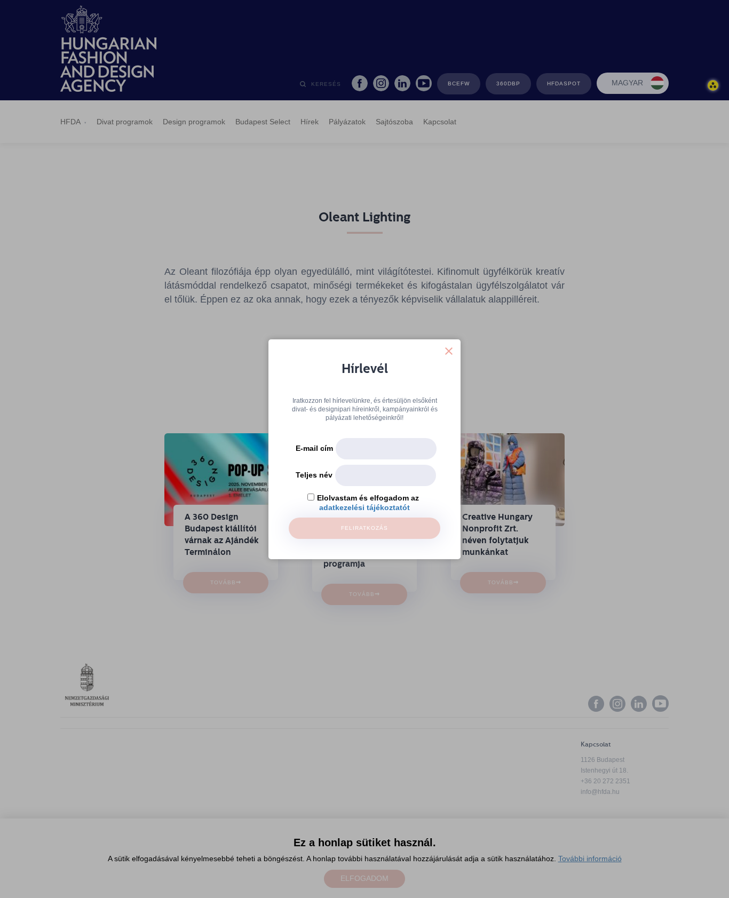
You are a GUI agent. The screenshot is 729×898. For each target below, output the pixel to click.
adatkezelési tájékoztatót (364, 507)
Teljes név (314, 475)
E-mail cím (314, 448)
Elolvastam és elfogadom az (368, 498)
